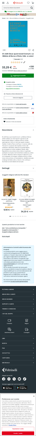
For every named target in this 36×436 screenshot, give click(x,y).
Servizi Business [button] (7, 299)
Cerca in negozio (18, 98)
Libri (3, 228)
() (21, 62)
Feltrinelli (10, 71)
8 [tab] (22, 216)
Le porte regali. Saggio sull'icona (9, 200)
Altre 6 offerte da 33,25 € (20, 71)
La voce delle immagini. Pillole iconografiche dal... (27, 201)
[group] (18, 11)
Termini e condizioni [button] (9, 309)
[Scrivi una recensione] (24, 62)
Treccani (17, 59)
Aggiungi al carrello (19, 75)
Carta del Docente (21, 104)
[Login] (7, 2)
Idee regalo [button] (6, 363)
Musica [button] (4, 343)
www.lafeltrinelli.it (9, 264)
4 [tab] (15, 216)
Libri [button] (3, 338)
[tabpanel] (18, 34)
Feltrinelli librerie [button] (8, 289)
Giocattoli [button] (6, 353)
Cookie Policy (12, 425)
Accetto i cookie (18, 433)
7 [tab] (20, 216)
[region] (18, 415)
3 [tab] (13, 216)
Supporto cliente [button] (8, 304)
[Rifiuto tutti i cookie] (34, 396)
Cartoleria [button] (6, 358)
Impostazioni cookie (18, 429)
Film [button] (3, 348)
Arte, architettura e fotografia (15, 228)
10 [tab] (25, 216)
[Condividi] (33, 50)
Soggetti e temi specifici (9, 230)
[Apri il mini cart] (32, 2)
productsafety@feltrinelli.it (19, 281)
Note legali (6, 236)
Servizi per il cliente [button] (8, 294)
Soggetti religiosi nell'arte (10, 232)
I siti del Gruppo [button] (7, 314)
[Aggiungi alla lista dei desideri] (29, 50)
